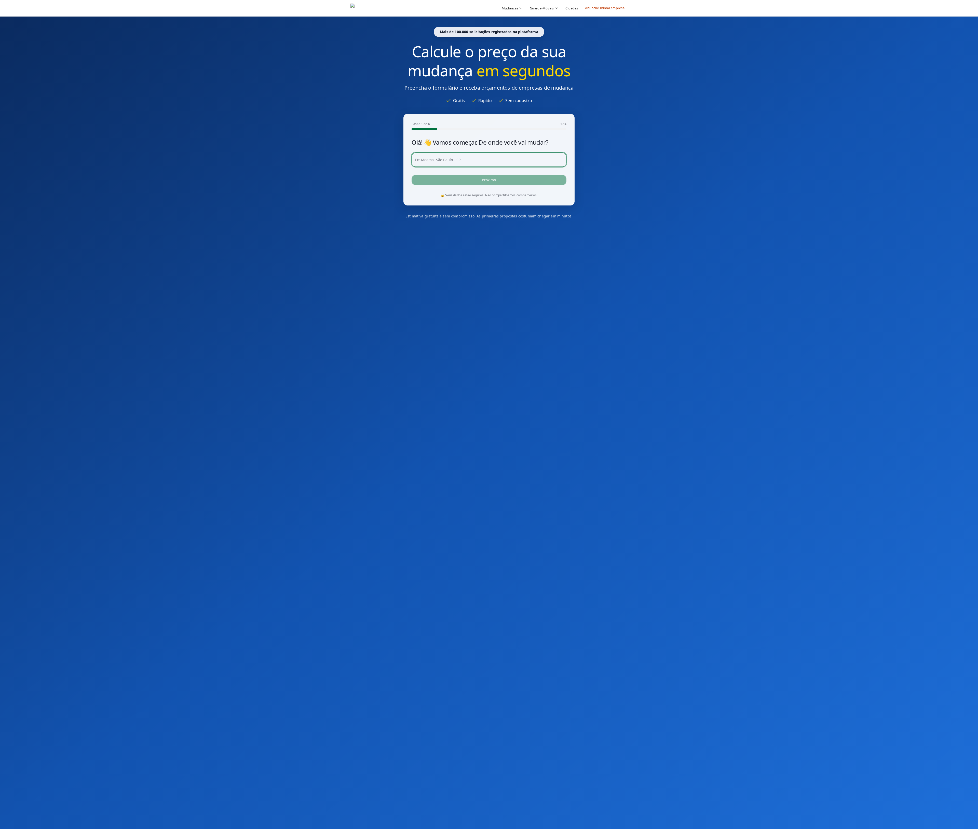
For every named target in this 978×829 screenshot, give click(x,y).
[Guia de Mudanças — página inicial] (384, 8)
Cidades (571, 8)
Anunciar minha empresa (604, 8)
